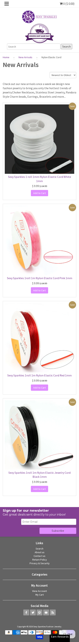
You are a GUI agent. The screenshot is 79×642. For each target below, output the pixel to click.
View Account (39, 591)
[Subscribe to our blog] (53, 612)
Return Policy (39, 559)
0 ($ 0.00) (69, 4)
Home (6, 57)
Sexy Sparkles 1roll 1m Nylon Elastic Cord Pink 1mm (39, 278)
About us (39, 552)
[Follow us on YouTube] (46, 612)
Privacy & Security (40, 563)
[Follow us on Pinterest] (39, 612)
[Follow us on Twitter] (33, 612)
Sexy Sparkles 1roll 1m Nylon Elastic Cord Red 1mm (39, 375)
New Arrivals (25, 57)
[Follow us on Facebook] (26, 612)
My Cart (39, 594)
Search (39, 548)
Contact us (39, 556)
